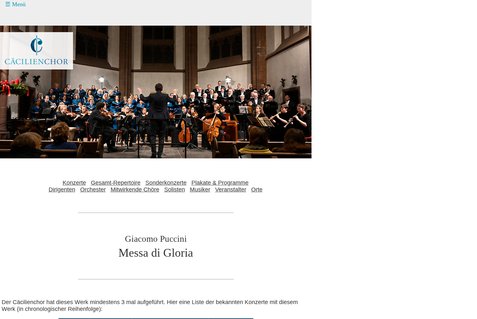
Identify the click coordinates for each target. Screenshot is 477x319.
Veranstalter (230, 189)
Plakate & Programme (220, 182)
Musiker (200, 189)
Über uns (24, 66)
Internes (18, 78)
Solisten (174, 189)
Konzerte (23, 17)
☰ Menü (15, 4)
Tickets (16, 29)
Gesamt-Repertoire (116, 182)
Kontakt (22, 54)
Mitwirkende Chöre (135, 189)
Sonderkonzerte (166, 182)
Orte (257, 189)
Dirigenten (62, 189)
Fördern (22, 41)
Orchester (93, 189)
